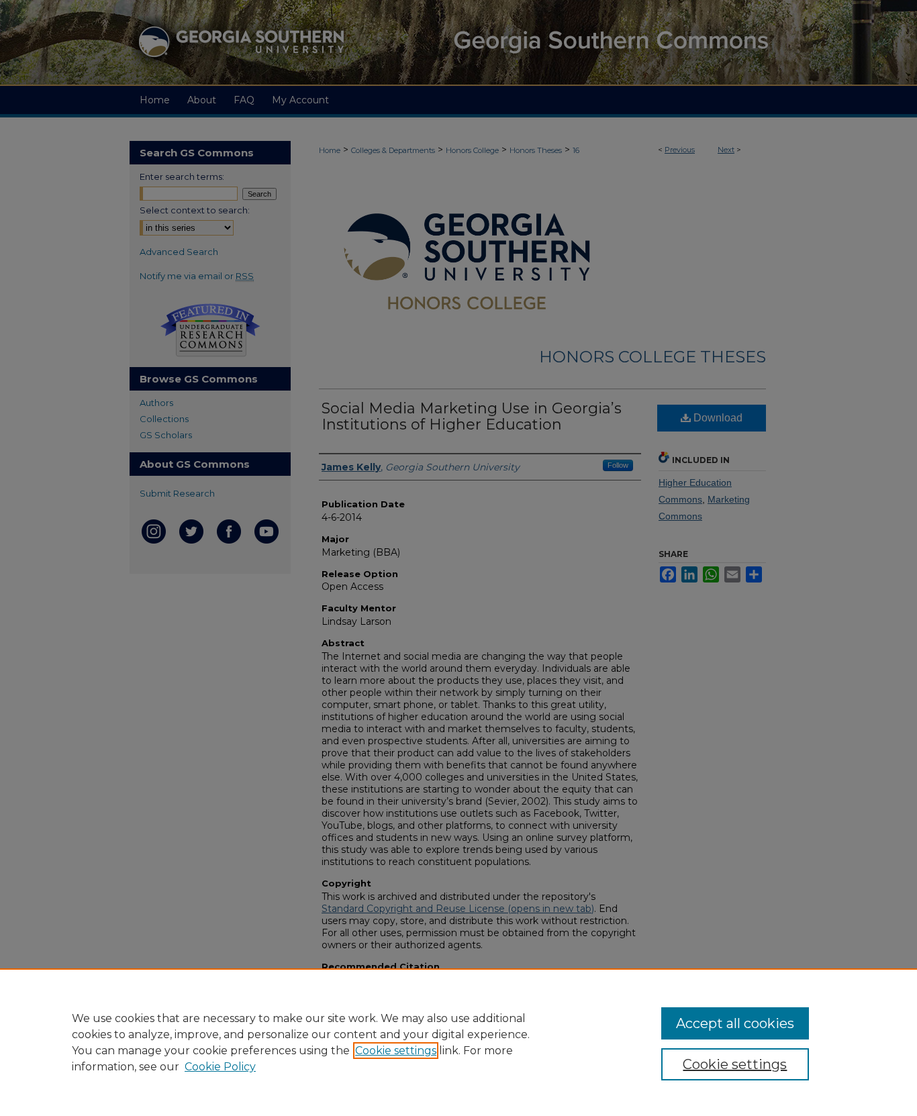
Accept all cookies (735, 1023)
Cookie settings (395, 1050)
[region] (458, 1042)
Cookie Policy (220, 1066)
